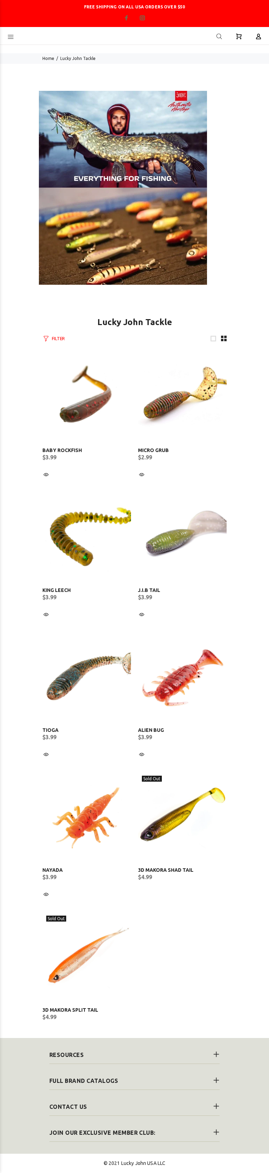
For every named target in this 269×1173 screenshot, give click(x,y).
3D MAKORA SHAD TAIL (165, 870)
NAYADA (52, 870)
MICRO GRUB (153, 450)
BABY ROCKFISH (62, 450)
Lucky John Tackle (78, 58)
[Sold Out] (182, 816)
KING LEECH (56, 590)
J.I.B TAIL (149, 590)
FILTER (58, 338)
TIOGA (50, 730)
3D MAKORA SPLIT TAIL (70, 1010)
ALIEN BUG (151, 730)
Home (48, 58)
